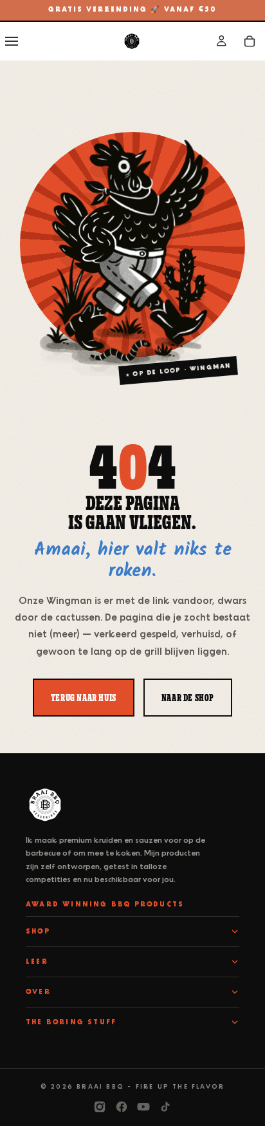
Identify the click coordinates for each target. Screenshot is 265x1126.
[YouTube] (143, 1106)
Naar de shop (187, 697)
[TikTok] (165, 1106)
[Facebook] (121, 1106)
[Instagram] (99, 1106)
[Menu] (11, 41)
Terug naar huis (83, 697)
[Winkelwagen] (249, 41)
